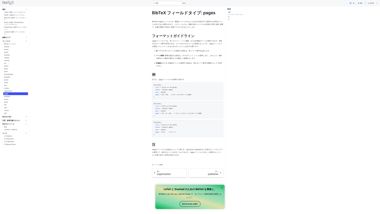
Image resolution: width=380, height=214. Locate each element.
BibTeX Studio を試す (190, 204)
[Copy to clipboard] (220, 84)
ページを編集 (158, 164)
